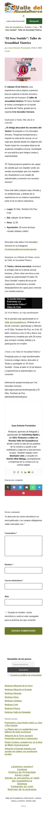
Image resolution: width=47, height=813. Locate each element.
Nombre (9, 564)
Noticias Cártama (13, 701)
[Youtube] (29, 472)
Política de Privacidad (22, 772)
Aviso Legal (22, 775)
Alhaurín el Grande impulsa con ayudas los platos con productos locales (21, 751)
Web (7, 596)
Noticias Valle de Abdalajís (18, 712)
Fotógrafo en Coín (22, 786)
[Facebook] (18, 472)
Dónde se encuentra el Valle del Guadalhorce (22, 779)
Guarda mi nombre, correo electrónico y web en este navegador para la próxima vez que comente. (22, 616)
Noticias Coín (11, 705)
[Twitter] (21, 472)
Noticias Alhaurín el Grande (18, 689)
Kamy (23, 806)
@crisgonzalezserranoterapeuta (20, 249)
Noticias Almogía (13, 693)
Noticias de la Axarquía (22, 789)
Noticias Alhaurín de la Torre (19, 686)
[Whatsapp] (32, 472)
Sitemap (22, 783)
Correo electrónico (14, 580)
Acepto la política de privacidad (26, 675)
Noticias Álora (12, 697)
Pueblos (28, 27)
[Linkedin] (25, 472)
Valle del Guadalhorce (14, 27)
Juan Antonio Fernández (19, 48)
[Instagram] (14, 472)
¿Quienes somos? (22, 766)
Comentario (11, 533)
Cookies (22, 769)
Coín (35, 27)
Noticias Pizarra (12, 708)
